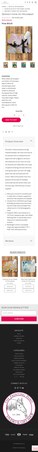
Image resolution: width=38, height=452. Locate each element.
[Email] (6, 132)
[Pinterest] (12, 132)
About (19, 333)
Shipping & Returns (19, 336)
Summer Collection (19, 363)
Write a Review (7, 20)
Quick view (10, 286)
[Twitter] (9, 132)
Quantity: (19, 111)
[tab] (19, 141)
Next (35, 264)
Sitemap (19, 343)
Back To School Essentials (19, 360)
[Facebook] (3, 132)
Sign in (16, 340)
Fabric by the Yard (19, 367)
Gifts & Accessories (19, 374)
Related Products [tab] (17, 252)
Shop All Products (19, 356)
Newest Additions (19, 358)
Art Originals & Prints (19, 369)
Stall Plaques (19, 365)
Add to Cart (10, 290)
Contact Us (19, 338)
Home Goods (19, 372)
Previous (2, 264)
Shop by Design (19, 353)
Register (22, 340)
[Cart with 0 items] (32, 2)
